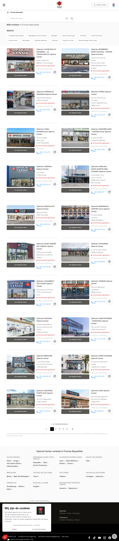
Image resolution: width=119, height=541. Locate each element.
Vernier (77, 520)
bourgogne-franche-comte (37, 35)
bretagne (54, 35)
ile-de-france (13, 40)
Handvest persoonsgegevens (49, 537)
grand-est (83, 35)
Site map (65, 536)
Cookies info (11, 537)
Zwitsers (64, 518)
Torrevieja (76, 514)
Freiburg (69, 520)
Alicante (63, 514)
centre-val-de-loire (68, 35)
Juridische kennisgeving (27, 537)
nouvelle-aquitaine (41, 40)
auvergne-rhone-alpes (16, 35)
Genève (62, 520)
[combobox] (40, 18)
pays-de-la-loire (68, 40)
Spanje (63, 511)
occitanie (55, 40)
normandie (26, 40)
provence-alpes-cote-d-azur (87, 40)
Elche (69, 514)
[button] (4, 5)
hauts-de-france (96, 35)
